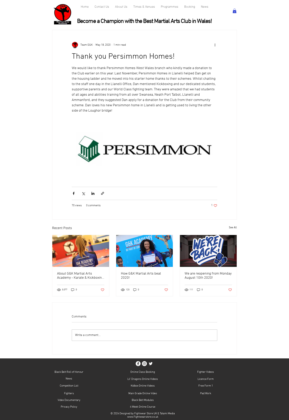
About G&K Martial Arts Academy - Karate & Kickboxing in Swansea (80, 276)
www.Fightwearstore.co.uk (142, 417)
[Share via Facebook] (73, 193)
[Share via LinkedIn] (93, 193)
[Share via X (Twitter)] (83, 193)
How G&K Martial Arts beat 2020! (141, 276)
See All (233, 227)
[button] (235, 10)
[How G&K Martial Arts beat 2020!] (144, 251)
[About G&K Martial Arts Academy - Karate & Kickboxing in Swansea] (80, 251)
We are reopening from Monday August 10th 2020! (208, 276)
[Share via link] (102, 193)
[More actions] (215, 45)
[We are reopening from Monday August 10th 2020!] (208, 251)
